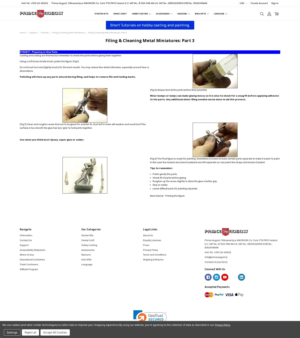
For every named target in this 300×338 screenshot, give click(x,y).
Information (26, 235)
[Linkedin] (241, 277)
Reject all (30, 332)
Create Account (259, 3)
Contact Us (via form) (216, 262)
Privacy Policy (150, 250)
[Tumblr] (233, 277)
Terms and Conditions (154, 254)
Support (24, 245)
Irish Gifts (201, 14)
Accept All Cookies (55, 332)
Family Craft (120, 14)
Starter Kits (101, 14)
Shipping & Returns (153, 259)
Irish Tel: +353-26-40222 (35, 3)
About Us (148, 235)
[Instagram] (216, 277)
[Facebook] (208, 277)
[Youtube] (224, 277)
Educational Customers (32, 259)
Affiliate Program (29, 269)
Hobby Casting (140, 14)
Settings (12, 332)
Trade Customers (29, 264)
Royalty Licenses (152, 240)
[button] (150, 318)
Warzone (182, 14)
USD (242, 3)
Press (146, 245)
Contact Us (26, 240)
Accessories (163, 14)
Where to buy (27, 254)
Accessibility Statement (32, 250)
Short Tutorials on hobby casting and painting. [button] (150, 25)
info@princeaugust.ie (216, 257)
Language (219, 14)
